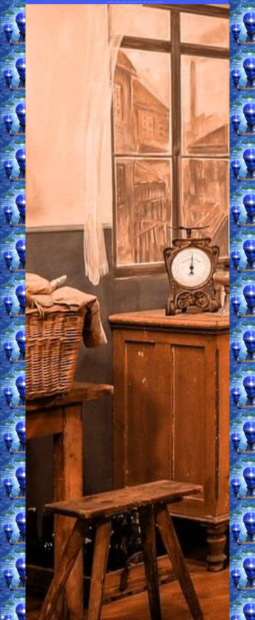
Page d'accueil (111, 2)
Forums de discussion (158, 2)
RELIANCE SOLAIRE (133, 2)
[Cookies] (2, 617)
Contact (149, 2)
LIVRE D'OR (124, 2)
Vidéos (140, 2)
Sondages (118, 2)
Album (144, 2)
